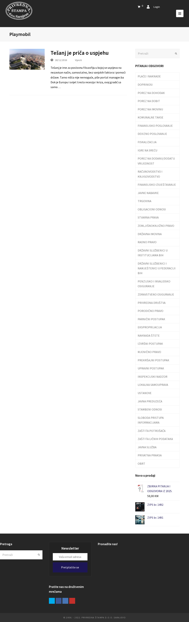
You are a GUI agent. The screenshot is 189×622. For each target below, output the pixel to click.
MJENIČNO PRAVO (149, 352)
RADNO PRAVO (147, 242)
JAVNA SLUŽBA (147, 447)
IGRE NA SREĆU (147, 150)
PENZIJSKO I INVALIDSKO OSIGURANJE (154, 283)
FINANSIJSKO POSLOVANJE (155, 125)
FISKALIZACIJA (147, 142)
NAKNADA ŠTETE (149, 335)
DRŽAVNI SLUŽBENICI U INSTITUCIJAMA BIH (153, 253)
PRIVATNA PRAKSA (150, 455)
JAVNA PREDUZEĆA (150, 401)
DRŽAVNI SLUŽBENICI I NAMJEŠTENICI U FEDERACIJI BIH (157, 268)
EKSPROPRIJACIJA (150, 327)
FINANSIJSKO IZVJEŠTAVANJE (157, 184)
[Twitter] (52, 601)
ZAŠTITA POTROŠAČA (152, 431)
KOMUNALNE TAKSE (150, 117)
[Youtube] (72, 601)
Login (156, 6)
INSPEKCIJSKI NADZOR (152, 376)
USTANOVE (145, 393)
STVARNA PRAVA (148, 217)
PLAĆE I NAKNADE (149, 76)
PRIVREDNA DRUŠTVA (152, 303)
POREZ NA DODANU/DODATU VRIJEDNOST (156, 161)
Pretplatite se (70, 567)
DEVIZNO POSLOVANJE (152, 134)
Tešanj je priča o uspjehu (80, 52)
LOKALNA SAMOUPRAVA (153, 385)
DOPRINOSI (145, 84)
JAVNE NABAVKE (148, 193)
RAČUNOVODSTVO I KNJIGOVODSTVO (150, 174)
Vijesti (78, 60)
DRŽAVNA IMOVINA (150, 234)
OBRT (141, 463)
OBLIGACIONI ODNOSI (152, 209)
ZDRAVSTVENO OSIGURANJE (156, 294)
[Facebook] (59, 601)
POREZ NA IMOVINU (150, 109)
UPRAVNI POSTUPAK (151, 368)
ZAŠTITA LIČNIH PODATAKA (155, 439)
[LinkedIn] (65, 601)
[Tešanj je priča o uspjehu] (27, 59)
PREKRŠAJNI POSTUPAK (153, 360)
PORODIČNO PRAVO (150, 311)
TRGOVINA (144, 201)
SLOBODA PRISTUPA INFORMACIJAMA (151, 420)
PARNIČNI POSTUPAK (151, 319)
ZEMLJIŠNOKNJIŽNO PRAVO (156, 226)
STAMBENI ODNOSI (150, 409)
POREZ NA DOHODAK (151, 93)
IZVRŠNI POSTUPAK (150, 343)
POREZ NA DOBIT (149, 101)
